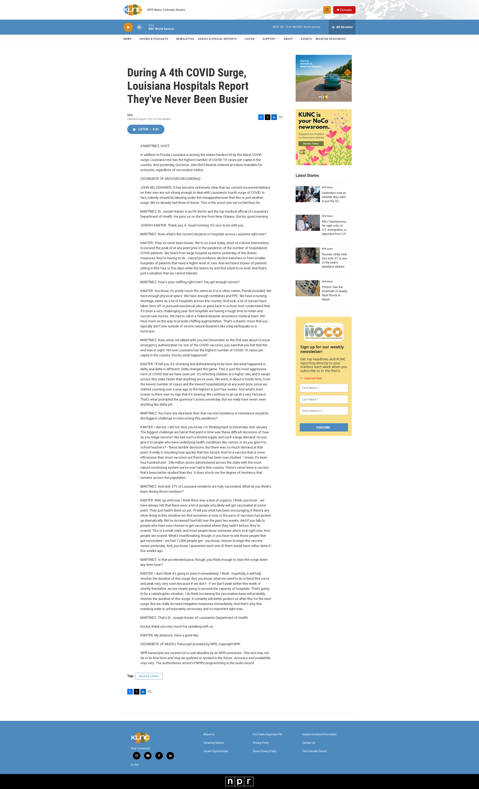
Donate (346, 10)
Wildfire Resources (331, 38)
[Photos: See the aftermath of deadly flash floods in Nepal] (308, 288)
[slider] (145, 27)
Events (306, 38)
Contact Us (308, 742)
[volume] (139, 27)
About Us (209, 734)
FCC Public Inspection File (267, 734)
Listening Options (214, 742)
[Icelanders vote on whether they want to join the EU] (308, 194)
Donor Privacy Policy (265, 751)
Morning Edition (148, 676)
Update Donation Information (319, 734)
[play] (128, 27)
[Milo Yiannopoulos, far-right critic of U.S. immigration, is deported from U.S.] (308, 223)
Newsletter (185, 38)
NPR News (327, 187)
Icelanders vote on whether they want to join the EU (334, 197)
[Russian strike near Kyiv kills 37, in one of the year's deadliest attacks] (308, 255)
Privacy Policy (261, 742)
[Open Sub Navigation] (134, 38)
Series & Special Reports (217, 38)
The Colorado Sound (314, 751)
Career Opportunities (216, 751)
